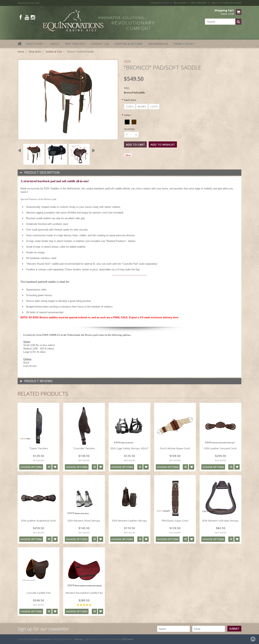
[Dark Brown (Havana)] (134, 121)
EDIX (127, 61)
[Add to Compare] (49, 467)
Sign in (214, 3)
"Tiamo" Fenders (38, 448)
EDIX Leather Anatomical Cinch (38, 520)
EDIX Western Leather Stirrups (129, 520)
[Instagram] (33, 17)
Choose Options (31, 467)
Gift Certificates (198, 3)
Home (21, 51)
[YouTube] (27, 17)
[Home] (20, 46)
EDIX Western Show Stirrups (84, 520)
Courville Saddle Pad (38, 593)
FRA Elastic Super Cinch (175, 520)
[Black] (127, 121)
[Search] (238, 22)
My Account (179, 3)
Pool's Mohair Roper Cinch (175, 448)
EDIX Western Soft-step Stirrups (220, 520)
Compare (159, 3)
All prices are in (28, 3)
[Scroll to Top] (253, 639)
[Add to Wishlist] (55, 467)
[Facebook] (21, 17)
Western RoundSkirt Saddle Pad (84, 593)
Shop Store (35, 45)
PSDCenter (127, 639)
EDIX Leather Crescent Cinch (220, 448)
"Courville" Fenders (84, 448)
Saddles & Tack (54, 51)
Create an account (231, 3)
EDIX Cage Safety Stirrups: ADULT (129, 448)
